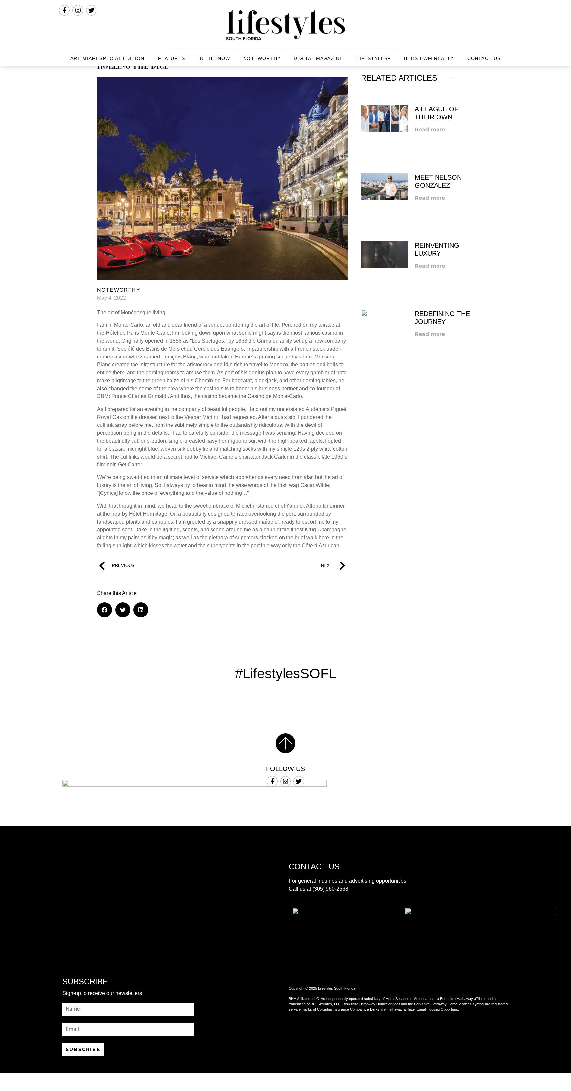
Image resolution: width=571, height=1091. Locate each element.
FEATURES (171, 58)
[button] (104, 609)
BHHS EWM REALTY (429, 58)
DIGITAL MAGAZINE (318, 58)
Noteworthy (118, 290)
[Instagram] (285, 781)
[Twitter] (298, 781)
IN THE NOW (214, 58)
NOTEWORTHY (262, 58)
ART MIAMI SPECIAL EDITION (107, 58)
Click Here (417, 456)
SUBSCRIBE (83, 1049)
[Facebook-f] (272, 781)
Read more (430, 129)
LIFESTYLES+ (373, 58)
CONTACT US (484, 58)
